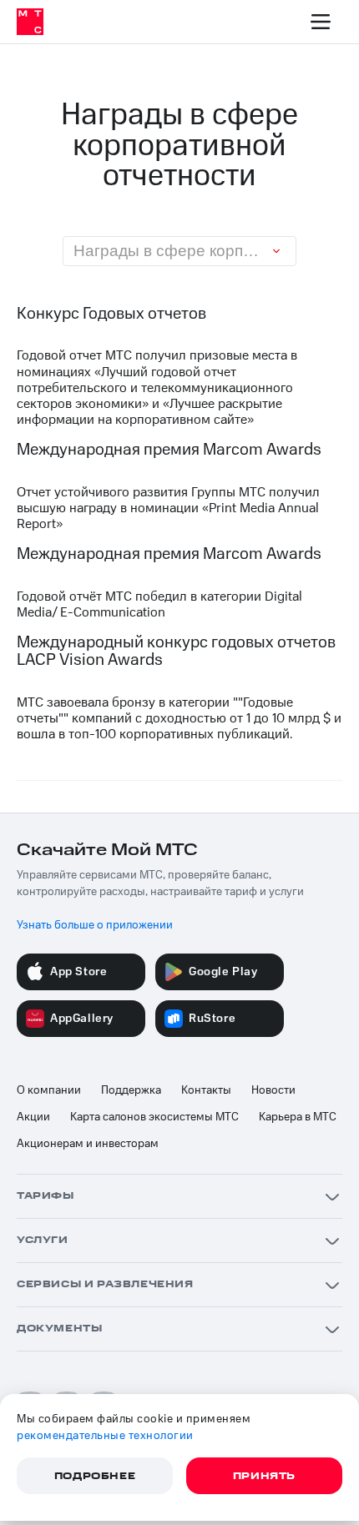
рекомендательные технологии (105, 1435)
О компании (49, 1090)
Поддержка (131, 1090)
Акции (33, 1117)
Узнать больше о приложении (95, 925)
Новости (273, 1090)
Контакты (206, 1090)
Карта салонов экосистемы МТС (154, 1117)
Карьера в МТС (297, 1117)
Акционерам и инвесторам (88, 1143)
